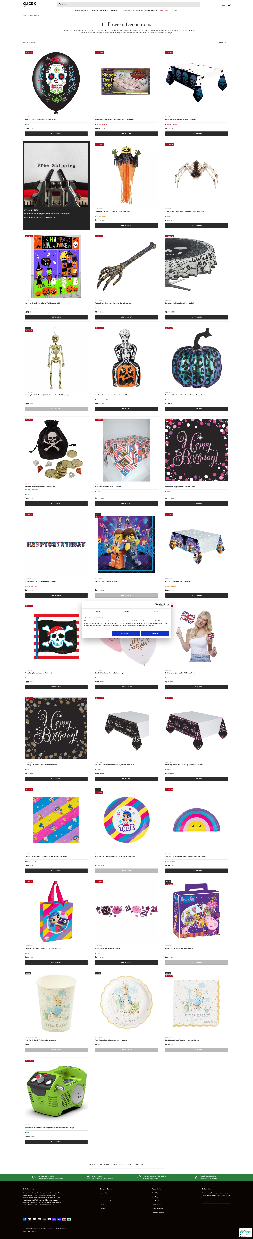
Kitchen (93, 10)
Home (24, 16)
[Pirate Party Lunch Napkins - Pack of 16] (56, 636)
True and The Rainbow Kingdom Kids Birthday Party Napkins (46, 856)
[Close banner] (168, 604)
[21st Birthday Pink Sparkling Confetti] (126, 911)
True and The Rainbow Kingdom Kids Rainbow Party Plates (185, 856)
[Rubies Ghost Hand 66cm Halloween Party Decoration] (126, 266)
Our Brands (155, 1201)
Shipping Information (106, 1197)
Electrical (114, 10)
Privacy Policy (156, 1205)
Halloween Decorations (33, 16)
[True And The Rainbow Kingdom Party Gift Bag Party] (56, 911)
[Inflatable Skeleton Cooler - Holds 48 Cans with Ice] (126, 358)
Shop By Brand (150, 10)
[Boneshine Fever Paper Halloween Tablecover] (196, 82)
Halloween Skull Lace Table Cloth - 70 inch (179, 303)
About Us (155, 1193)
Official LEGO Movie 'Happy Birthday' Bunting (40, 581)
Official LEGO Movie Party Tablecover (178, 581)
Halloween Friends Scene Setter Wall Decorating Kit (42, 303)
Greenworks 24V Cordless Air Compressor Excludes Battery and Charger (49, 1127)
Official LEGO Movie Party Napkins (107, 581)
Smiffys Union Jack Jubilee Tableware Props (180, 673)
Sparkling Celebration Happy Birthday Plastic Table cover (114, 764)
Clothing (124, 10)
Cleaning (103, 10)
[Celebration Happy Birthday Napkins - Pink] (196, 450)
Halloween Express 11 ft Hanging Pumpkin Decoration (113, 211)
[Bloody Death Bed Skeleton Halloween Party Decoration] (126, 82)
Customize (125, 633)
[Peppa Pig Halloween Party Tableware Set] (196, 911)
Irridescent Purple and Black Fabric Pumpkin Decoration (184, 395)
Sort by (25, 42)
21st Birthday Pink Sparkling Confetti (107, 948)
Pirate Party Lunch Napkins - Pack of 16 (38, 673)
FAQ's (102, 1205)
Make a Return (104, 1193)
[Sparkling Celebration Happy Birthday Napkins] (56, 728)
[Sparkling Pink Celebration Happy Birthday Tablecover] (196, 728)
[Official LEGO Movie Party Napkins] (126, 544)
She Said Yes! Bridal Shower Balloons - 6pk (109, 673)
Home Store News (158, 1212)
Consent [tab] (97, 611)
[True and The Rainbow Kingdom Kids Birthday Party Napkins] (56, 819)
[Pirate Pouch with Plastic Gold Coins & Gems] (56, 450)
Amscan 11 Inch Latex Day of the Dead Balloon (41, 119)
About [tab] (156, 611)
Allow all (155, 633)
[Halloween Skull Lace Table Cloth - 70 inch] (196, 266)
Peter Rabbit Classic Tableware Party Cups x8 (40, 1040)
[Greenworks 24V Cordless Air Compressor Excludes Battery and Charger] (56, 1091)
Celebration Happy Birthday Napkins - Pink (180, 486)
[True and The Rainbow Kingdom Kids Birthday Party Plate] (126, 819)
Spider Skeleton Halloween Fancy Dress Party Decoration (184, 211)
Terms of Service (157, 1208)
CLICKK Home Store (32, 1232)
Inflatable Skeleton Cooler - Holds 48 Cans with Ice (112, 395)
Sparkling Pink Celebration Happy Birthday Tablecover (183, 764)
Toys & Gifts (136, 10)
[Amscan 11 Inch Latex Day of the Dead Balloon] (56, 82)
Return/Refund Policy (107, 1201)
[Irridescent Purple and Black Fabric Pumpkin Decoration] (196, 358)
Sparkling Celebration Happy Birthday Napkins (41, 764)
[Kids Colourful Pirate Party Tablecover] (126, 450)
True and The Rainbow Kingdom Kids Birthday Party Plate (115, 856)
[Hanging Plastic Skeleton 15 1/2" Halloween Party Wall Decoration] (56, 358)
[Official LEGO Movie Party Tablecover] (196, 544)
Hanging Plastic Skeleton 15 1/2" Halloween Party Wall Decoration (47, 395)
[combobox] (128, 4)
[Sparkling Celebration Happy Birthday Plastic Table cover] (126, 728)
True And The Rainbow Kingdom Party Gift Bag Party (43, 948)
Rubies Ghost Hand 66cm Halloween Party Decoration (113, 303)
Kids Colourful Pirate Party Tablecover (108, 486)
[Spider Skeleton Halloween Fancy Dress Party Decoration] (196, 174)
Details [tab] (126, 611)
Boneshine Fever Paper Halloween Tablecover (180, 119)
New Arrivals (164, 10)
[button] (229, 4)
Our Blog (155, 1197)
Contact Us (103, 1208)
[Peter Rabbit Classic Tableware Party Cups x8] (56, 1003)
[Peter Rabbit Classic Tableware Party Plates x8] (126, 1003)
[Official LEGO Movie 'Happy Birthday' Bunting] (56, 544)
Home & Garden (80, 10)
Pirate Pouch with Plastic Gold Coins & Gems (40, 486)
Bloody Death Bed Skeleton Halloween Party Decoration (114, 119)
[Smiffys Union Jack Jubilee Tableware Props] (196, 636)
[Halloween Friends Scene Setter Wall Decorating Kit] (56, 266)
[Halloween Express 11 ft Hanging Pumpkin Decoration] (126, 174)
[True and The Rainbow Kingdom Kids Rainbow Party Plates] (196, 819)
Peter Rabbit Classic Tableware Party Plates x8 (111, 1040)
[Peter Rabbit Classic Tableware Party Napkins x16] (196, 1003)
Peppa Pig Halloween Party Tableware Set (179, 948)
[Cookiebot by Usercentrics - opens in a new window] (156, 604)
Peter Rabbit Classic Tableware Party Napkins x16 (182, 1040)
